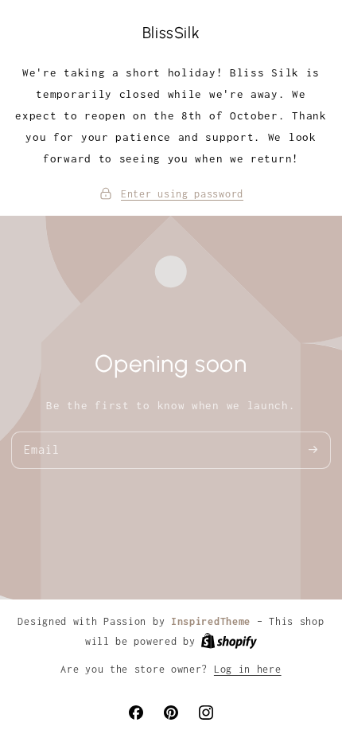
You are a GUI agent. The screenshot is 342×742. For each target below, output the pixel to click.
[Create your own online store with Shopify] (229, 643)
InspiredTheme (211, 621)
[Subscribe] (312, 449)
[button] (171, 194)
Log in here (248, 669)
